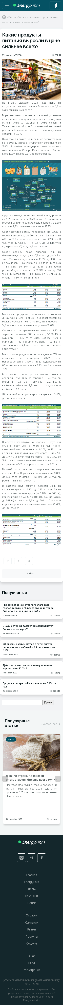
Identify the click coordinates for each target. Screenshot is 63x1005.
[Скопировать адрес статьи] (29, 561)
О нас (31, 956)
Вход (31, 963)
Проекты (32, 936)
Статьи (31, 889)
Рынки (11, 739)
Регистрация (31, 970)
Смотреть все (49, 723)
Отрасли (31, 915)
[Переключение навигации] (6, 5)
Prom (28, 5)
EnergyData (31, 882)
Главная (31, 875)
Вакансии (31, 896)
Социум (31, 943)
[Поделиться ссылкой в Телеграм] (7, 561)
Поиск (48, 702)
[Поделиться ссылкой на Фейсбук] (18, 561)
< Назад (31, 573)
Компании (31, 922)
